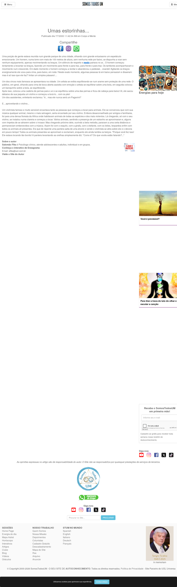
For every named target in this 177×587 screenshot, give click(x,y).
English (66, 534)
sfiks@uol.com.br (17, 150)
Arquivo (36, 556)
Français (67, 543)
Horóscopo (7, 540)
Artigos (5, 546)
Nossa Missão (39, 534)
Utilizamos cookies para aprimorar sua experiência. (72, 581)
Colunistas (37, 540)
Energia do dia (9, 534)
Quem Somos (39, 530)
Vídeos (5, 556)
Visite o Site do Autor (13, 154)
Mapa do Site (38, 549)
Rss (34, 553)
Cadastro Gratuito (41, 543)
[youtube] (141, 454)
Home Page (8, 530)
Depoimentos (39, 537)
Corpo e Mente (88, 36)
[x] (163, 454)
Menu (9, 4)
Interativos (7, 543)
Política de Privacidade (132, 568)
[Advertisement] (68, 178)
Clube (5, 549)
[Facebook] (156, 454)
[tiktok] (171, 454)
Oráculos (6, 559)
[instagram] (148, 454)
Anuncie (36, 559)
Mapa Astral (8, 537)
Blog (4, 553)
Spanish (67, 530)
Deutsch (67, 540)
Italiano (66, 537)
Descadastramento (41, 546)
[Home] (88, 479)
